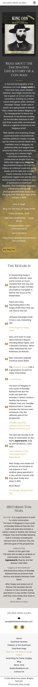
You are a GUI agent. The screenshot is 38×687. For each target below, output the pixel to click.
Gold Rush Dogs (19, 648)
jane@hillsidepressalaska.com (19, 621)
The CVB (7, 517)
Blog (19, 661)
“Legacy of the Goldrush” (19, 568)
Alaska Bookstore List (19, 668)
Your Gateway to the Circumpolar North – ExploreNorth (18, 454)
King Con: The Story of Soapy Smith (19, 653)
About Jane (19, 665)
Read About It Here (19, 601)
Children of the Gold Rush (19, 645)
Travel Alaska (15, 379)
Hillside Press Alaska (14, 2)
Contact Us (19, 671)
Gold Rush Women (19, 642)
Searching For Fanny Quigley (19, 658)
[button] (9, 249)
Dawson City (19, 548)
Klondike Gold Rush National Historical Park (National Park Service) (19, 426)
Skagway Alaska (20, 367)
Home (19, 638)
